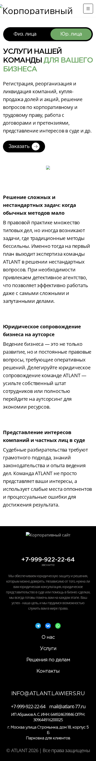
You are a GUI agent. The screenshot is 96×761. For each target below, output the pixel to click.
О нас (48, 637)
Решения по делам (48, 660)
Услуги (48, 648)
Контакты (48, 671)
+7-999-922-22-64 (48, 559)
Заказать (18, 146)
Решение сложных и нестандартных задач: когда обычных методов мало (39, 205)
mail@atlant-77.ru (67, 706)
